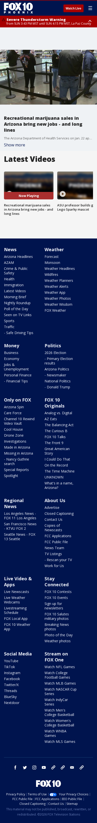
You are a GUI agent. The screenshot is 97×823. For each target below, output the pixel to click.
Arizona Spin (14, 407)
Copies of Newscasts (53, 527)
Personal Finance (18, 375)
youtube (44, 767)
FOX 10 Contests (58, 591)
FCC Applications (58, 535)
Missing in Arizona (18, 453)
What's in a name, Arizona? (59, 485)
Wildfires (51, 274)
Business (11, 352)
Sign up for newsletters (54, 605)
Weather (54, 249)
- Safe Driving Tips (18, 332)
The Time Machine (60, 471)
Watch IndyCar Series (56, 701)
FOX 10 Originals (54, 403)
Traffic (9, 326)
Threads (10, 690)
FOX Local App (16, 618)
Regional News (14, 503)
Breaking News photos (57, 626)
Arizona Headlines (18, 256)
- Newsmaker (55, 375)
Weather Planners (59, 280)
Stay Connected (57, 582)
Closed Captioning (59, 513)
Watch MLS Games (60, 741)
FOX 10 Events (56, 597)
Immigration (14, 285)
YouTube (11, 660)
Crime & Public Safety (16, 270)
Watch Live (73, 8)
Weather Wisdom (58, 304)
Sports (9, 320)
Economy (11, 358)
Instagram (12, 672)
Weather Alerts (56, 286)
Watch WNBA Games (55, 733)
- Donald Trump (57, 387)
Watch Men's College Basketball (59, 712)
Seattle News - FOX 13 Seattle (19, 536)
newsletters (82, 767)
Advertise (52, 507)
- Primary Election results (59, 360)
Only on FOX (17, 400)
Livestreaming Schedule (15, 610)
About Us (55, 500)
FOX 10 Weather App (17, 626)
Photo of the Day (59, 635)
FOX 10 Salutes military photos (57, 616)
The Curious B (56, 430)
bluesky (63, 767)
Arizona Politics (57, 369)
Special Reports (16, 469)
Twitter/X (11, 684)
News (10, 249)
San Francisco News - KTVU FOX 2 (20, 526)
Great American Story (57, 451)
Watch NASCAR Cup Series (61, 691)
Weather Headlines (60, 268)
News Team (54, 547)
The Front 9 (54, 442)
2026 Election (55, 352)
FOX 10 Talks (55, 436)
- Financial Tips (16, 381)
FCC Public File (56, 541)
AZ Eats (51, 418)
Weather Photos (58, 298)
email (72, 767)
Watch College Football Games (57, 675)
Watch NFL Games (60, 666)
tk (53, 767)
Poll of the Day (16, 308)
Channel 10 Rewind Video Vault (19, 421)
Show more (14, 145)
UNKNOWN (54, 477)
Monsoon (52, 262)
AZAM (9, 262)
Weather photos (58, 641)
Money (11, 346)
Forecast (52, 256)
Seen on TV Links (18, 314)
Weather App (55, 292)
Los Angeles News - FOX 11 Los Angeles (20, 515)
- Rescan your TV (58, 559)
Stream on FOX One (56, 657)
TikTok (9, 666)
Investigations (15, 441)
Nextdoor (11, 702)
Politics (53, 346)
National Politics (58, 381)
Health (9, 279)
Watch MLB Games (60, 683)
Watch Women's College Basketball (59, 722)
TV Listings (53, 553)
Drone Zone (14, 435)
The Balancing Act (59, 424)
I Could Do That (57, 459)
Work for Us (54, 565)
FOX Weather (55, 310)
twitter (25, 767)
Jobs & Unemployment (16, 366)
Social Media (18, 654)
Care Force (13, 413)
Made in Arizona (17, 447)
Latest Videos (15, 291)
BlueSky (10, 696)
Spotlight (11, 475)
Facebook (12, 678)
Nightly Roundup (17, 302)
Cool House (13, 429)
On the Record (56, 465)
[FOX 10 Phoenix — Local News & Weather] (18, 8)
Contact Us (53, 519)
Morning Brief (15, 296)
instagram (34, 767)
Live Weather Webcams (14, 599)
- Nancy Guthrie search (16, 461)
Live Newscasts (16, 591)
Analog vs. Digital (58, 413)
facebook (15, 767)
